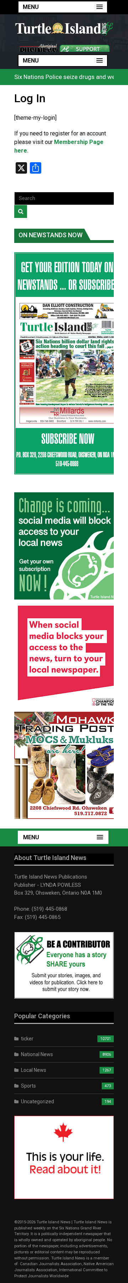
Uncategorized (37, 1101)
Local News (33, 1070)
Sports (28, 1086)
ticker (27, 1038)
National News (37, 1054)
